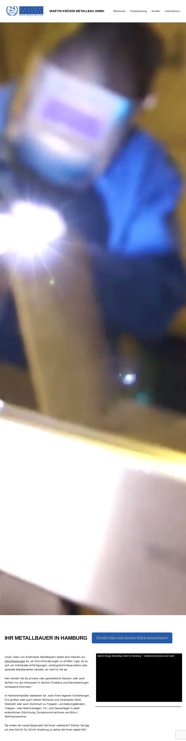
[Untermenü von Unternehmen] (180, 11)
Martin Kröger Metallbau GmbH (77, 11)
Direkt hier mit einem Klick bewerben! (132, 638)
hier (87, 725)
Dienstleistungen (15, 661)
